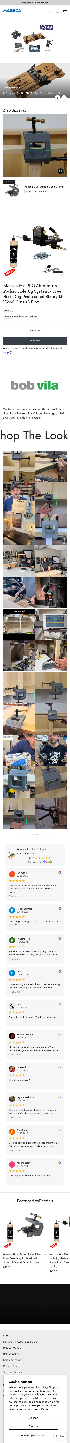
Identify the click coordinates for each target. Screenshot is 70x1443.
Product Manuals (12, 1348)
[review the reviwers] (59, 873)
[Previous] (57, 98)
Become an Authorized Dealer (20, 1342)
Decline (33, 1426)
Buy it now (35, 340)
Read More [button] (14, 896)
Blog (6, 1335)
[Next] (64, 98)
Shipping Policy (12, 1360)
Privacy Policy (40, 1409)
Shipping (8, 316)
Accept (33, 1418)
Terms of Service (12, 1372)
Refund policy (11, 1354)
